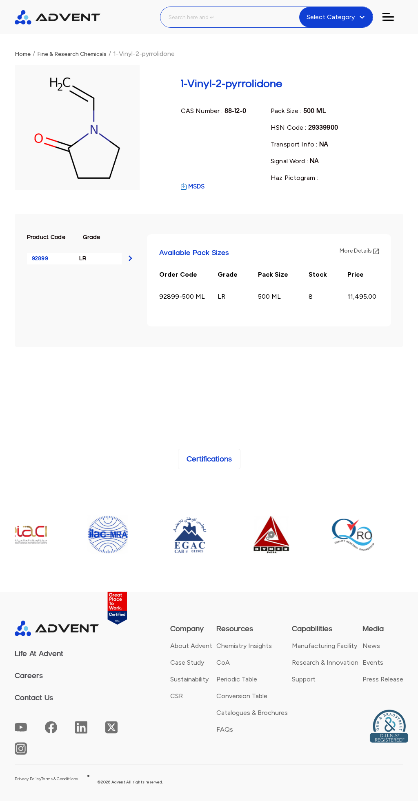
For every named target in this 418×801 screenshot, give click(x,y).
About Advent (191, 646)
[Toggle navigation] (393, 17)
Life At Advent (39, 653)
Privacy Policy (28, 779)
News (371, 646)
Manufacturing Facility (324, 646)
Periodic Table (236, 679)
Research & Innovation (325, 662)
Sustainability (189, 679)
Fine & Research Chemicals (72, 54)
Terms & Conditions (59, 779)
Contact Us (34, 697)
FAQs (224, 729)
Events (372, 662)
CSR (176, 696)
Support (304, 679)
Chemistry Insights (244, 646)
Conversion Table (241, 696)
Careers (29, 675)
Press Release (382, 679)
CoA (223, 662)
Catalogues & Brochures (252, 713)
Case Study (187, 662)
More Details (356, 250)
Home (23, 54)
